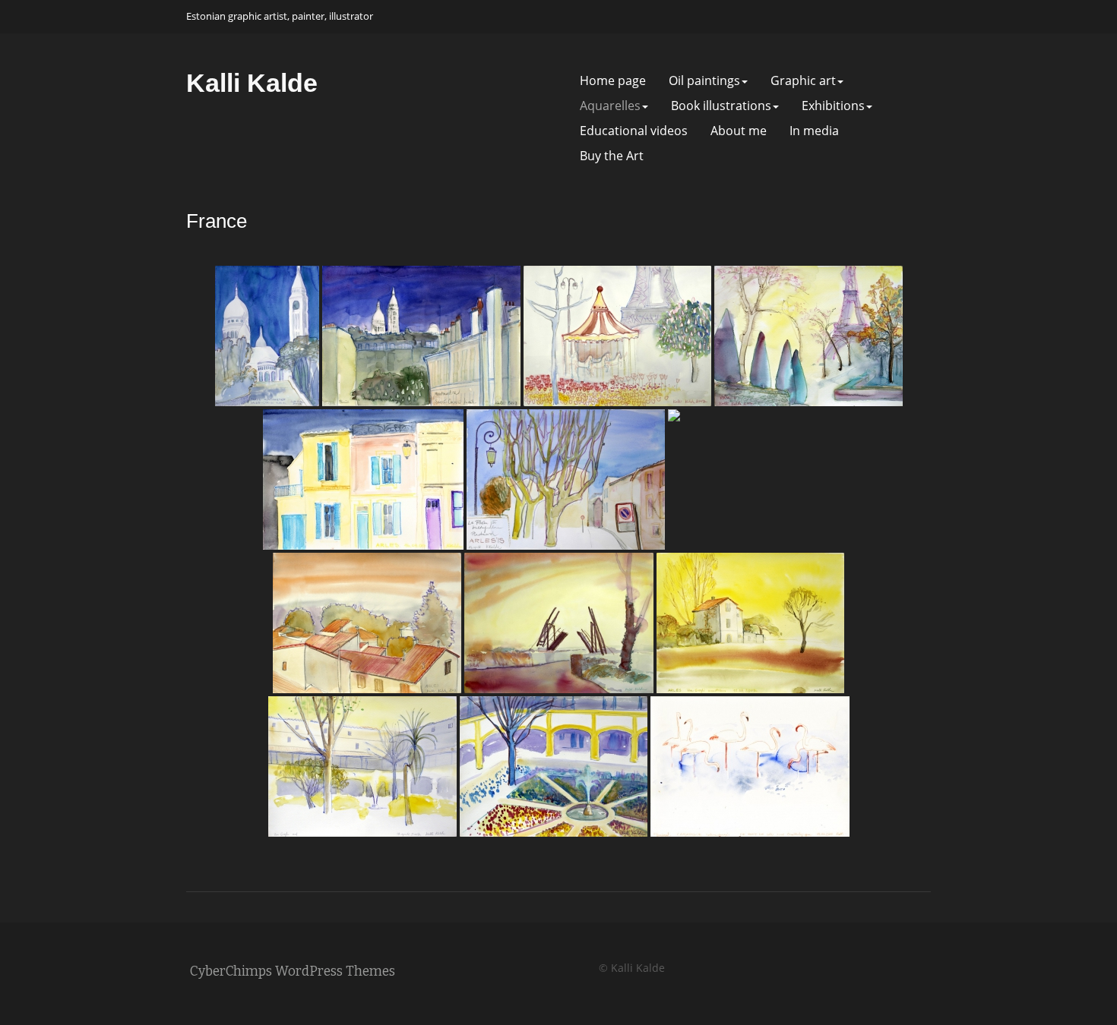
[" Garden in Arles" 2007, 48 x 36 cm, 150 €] (362, 766)
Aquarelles (610, 106)
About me (738, 131)
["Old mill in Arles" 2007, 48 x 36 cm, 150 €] (750, 623)
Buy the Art (612, 156)
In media (814, 131)
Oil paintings (704, 81)
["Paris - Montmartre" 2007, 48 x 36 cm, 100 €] (267, 336)
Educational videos (634, 131)
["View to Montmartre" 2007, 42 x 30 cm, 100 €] (421, 336)
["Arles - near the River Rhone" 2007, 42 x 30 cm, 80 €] (566, 479)
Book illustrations (721, 106)
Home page (613, 81)
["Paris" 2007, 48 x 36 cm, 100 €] (617, 336)
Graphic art (803, 81)
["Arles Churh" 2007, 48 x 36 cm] (761, 479)
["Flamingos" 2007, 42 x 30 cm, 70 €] (750, 766)
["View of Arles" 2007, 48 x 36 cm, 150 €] (367, 623)
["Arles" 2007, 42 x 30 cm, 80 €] (363, 479)
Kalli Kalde (252, 82)
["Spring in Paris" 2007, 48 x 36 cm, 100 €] (808, 336)
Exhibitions (833, 106)
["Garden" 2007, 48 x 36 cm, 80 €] (553, 766)
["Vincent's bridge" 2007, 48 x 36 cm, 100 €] (558, 623)
